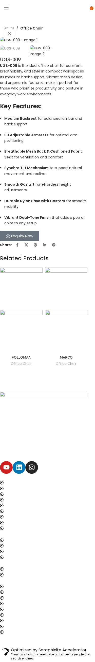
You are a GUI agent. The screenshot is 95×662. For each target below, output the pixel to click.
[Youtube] (6, 467)
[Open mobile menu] (6, 8)
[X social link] (26, 245)
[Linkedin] (19, 467)
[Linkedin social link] (44, 245)
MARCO (66, 357)
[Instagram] (31, 467)
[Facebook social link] (17, 245)
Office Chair (31, 28)
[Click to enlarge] (9, 33)
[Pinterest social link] (35, 245)
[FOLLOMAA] (21, 288)
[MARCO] (66, 288)
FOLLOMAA (21, 357)
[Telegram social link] (54, 245)
